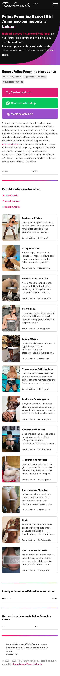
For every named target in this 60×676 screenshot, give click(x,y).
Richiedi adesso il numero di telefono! (26, 33)
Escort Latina (11, 201)
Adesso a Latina (10, 144)
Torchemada (16, 4)
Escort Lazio (10, 195)
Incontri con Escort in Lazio (27, 664)
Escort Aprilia (11, 206)
